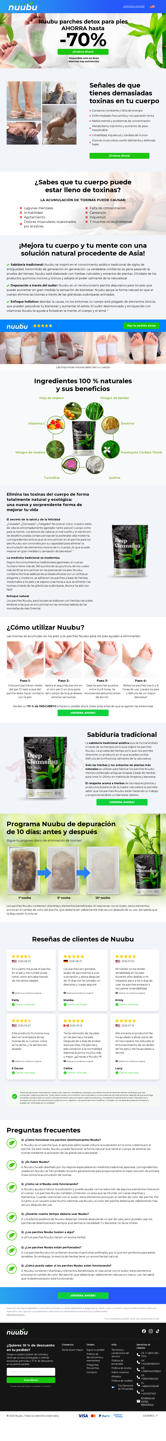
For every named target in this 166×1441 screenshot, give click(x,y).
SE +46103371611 (148, 1392)
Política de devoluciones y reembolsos (95, 1357)
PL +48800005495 (150, 1385)
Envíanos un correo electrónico (148, 1401)
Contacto (92, 1372)
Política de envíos (121, 1368)
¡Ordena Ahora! (134, 6)
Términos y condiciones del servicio (120, 1353)
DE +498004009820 (151, 1370)
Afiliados (116, 1376)
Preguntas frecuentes (93, 1366)
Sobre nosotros (120, 1372)
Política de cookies (122, 1380)
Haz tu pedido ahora (141, 325)
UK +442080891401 (150, 1362)
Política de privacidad (117, 1362)
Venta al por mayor (72, 1349)
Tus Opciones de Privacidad (125, 1387)
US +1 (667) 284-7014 (150, 1355)
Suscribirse (31, 1380)
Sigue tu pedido (96, 1349)
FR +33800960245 (149, 1377)
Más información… (16, 1314)
